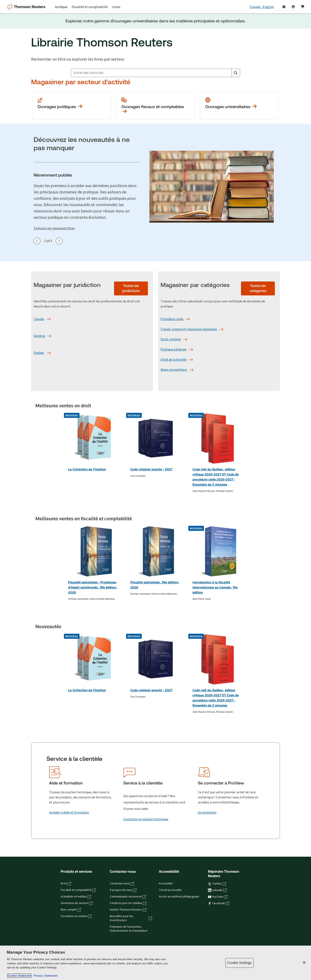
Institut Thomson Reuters (126, 910)
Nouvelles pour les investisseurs (121, 918)
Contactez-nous (120, 883)
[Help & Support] (284, 7)
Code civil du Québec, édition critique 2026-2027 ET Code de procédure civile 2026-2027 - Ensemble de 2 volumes (216, 477)
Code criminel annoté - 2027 (151, 469)
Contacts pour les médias (126, 903)
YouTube (217, 897)
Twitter (217, 884)
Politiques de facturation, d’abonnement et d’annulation (128, 929)
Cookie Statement (19, 975)
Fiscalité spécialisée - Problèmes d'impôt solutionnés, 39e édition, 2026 (92, 587)
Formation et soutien (74, 916)
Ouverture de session (74, 903)
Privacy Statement (44, 975)
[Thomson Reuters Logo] (27, 7)
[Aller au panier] (302, 7)
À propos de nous (121, 890)
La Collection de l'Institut (87, 469)
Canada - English (262, 7)
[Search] (235, 73)
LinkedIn (217, 890)
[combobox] (151, 73)
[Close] (304, 962)
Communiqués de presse (126, 896)
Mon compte (69, 910)
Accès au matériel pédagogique (179, 896)
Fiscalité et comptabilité (76, 890)
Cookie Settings (239, 963)
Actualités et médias (74, 896)
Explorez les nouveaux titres (54, 228)
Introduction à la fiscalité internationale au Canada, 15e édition (215, 587)
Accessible (166, 883)
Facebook (218, 903)
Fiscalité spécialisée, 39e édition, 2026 (154, 584)
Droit (64, 883)
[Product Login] (293, 7)
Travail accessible (170, 890)
